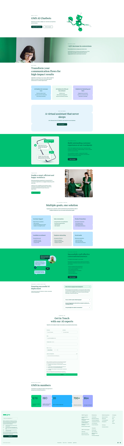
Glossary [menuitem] (113, 423)
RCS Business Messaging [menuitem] (95, 435)
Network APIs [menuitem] (104, 418)
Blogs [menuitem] (113, 421)
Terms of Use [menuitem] (65, 442)
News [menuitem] (113, 418)
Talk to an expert (48, 26)
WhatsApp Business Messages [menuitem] (95, 433)
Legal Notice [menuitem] (74, 442)
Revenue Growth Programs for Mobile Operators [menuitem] (85, 422)
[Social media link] (118, 442)
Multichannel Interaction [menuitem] (95, 418)
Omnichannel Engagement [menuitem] (95, 420)
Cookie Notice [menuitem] (70, 442)
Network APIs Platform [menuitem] (85, 433)
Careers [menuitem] (113, 420)
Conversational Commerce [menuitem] (96, 421)
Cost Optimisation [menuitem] (94, 423)
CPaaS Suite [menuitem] (83, 431)
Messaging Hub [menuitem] (104, 421)
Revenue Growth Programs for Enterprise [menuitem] (85, 420)
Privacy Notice (59, 366)
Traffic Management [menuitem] (105, 420)
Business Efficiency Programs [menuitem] (86, 426)
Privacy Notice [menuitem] (59, 442)
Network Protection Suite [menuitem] (85, 434)
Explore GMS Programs (36, 26)
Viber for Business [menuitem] (94, 431)
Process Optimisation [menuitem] (95, 424)
